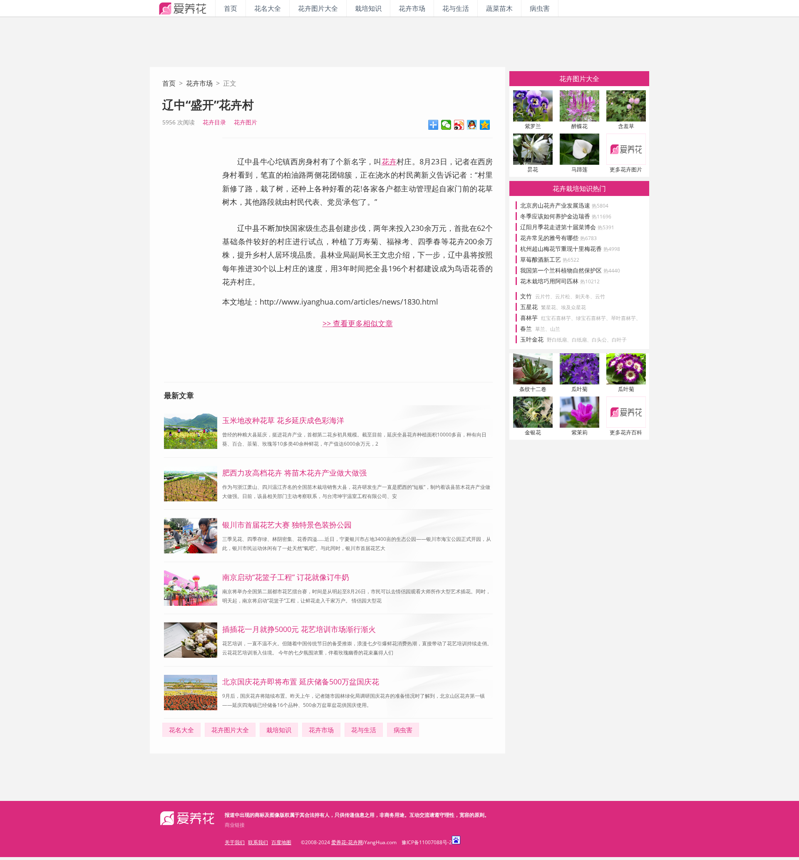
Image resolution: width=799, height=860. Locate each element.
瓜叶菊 (579, 389)
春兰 (526, 328)
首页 (230, 8)
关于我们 (235, 842)
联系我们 (258, 842)
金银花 (533, 432)
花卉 (389, 161)
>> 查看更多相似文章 (358, 323)
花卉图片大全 (318, 8)
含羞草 (626, 126)
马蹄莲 (579, 169)
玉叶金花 (531, 339)
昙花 (532, 169)
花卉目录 (214, 122)
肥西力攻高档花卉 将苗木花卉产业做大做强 (294, 473)
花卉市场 (412, 8)
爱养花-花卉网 (347, 842)
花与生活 (455, 8)
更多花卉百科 (626, 432)
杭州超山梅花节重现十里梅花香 (570, 249)
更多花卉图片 (626, 169)
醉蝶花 (579, 126)
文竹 (526, 296)
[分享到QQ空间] (485, 125)
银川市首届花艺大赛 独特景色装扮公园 (287, 525)
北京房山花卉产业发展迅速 (564, 205)
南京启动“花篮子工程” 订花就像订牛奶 (285, 577)
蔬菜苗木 (499, 8)
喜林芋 (529, 318)
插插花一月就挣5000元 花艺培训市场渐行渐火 (299, 629)
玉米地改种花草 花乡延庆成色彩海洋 (283, 420)
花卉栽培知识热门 (579, 188)
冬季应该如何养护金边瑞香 (565, 216)
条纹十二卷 (532, 389)
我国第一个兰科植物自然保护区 (570, 270)
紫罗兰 (533, 126)
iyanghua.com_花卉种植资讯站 (182, 8)
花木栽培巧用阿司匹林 (560, 281)
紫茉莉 (579, 432)
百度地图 (281, 842)
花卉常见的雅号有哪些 (558, 238)
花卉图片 (245, 122)
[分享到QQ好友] (472, 125)
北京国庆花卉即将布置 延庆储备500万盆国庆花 (300, 682)
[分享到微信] (446, 125)
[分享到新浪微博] (459, 125)
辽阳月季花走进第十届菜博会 (567, 227)
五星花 (529, 307)
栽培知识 (368, 8)
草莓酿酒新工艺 (549, 259)
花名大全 (267, 8)
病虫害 (540, 8)
